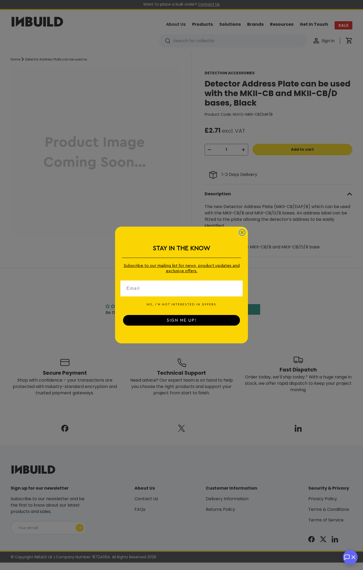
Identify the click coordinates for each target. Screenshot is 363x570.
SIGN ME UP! (181, 320)
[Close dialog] (242, 232)
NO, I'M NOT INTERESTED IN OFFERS (181, 304)
